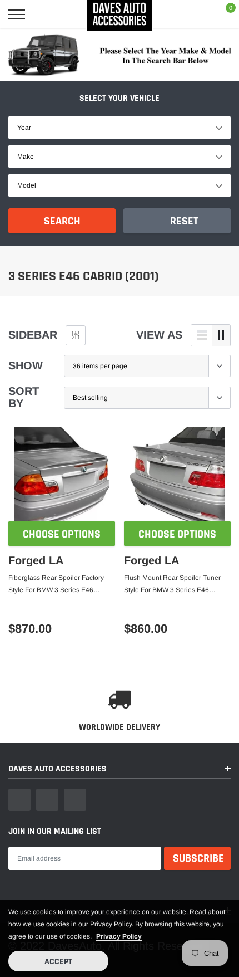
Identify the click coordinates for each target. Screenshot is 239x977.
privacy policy (119, 936)
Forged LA (35, 560)
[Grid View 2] (221, 335)
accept (58, 962)
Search (62, 221)
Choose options (62, 534)
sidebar (32, 335)
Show (25, 365)
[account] (196, 14)
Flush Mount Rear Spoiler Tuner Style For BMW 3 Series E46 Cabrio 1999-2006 (172, 585)
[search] (46, 14)
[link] (61, 475)
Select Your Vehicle (119, 98)
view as (159, 335)
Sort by (23, 397)
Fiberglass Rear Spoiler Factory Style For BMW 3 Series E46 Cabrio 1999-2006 (56, 585)
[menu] (16, 14)
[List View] (201, 335)
